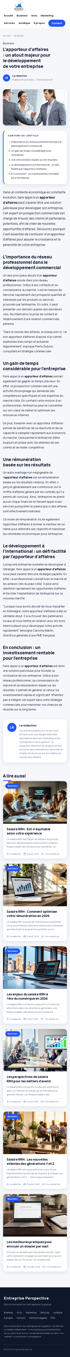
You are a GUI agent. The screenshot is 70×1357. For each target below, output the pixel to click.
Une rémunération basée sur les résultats (34, 159)
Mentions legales (38, 1317)
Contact (57, 23)
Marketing (47, 15)
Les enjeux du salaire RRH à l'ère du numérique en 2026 (27, 996)
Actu (34, 15)
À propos (39, 23)
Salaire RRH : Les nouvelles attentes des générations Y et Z (30, 1161)
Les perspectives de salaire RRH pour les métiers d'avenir (29, 1079)
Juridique (24, 23)
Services (9, 23)
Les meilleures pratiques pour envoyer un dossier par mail (29, 1244)
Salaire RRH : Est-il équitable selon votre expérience (28, 831)
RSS (53, 1317)
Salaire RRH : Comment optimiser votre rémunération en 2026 (32, 913)
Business (22, 15)
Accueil (8, 15)
